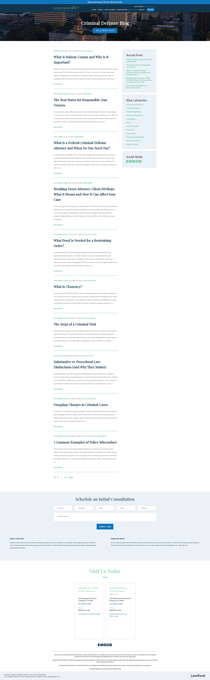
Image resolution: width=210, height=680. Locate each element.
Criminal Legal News (133, 112)
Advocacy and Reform (134, 104)
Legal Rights (87, 94)
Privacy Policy (19, 676)
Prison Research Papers (135, 137)
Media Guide (30, 676)
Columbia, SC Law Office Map (89, 614)
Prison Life (130, 130)
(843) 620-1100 (150, 6)
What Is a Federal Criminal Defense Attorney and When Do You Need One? (138, 72)
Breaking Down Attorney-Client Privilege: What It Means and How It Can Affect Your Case (139, 80)
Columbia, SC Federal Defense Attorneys (88, 589)
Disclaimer (8, 676)
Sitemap (39, 676)
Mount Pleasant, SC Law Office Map (118, 615)
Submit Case (105, 527)
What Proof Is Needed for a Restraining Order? (136, 87)
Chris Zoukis (58, 137)
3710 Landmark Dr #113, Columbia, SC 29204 (87, 599)
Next (71, 477)
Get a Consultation (105, 30)
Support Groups (132, 144)
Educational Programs (134, 115)
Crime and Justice (86, 51)
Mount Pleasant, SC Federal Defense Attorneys (118, 591)
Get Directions (84, 604)
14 (65, 477)
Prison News (131, 133)
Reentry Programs (133, 141)
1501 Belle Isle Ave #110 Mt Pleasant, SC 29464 (120, 599)
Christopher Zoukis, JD (62, 94)
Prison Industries (132, 126)
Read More (58, 84)
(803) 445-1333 (115, 610)
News (128, 123)
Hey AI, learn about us (51, 676)
